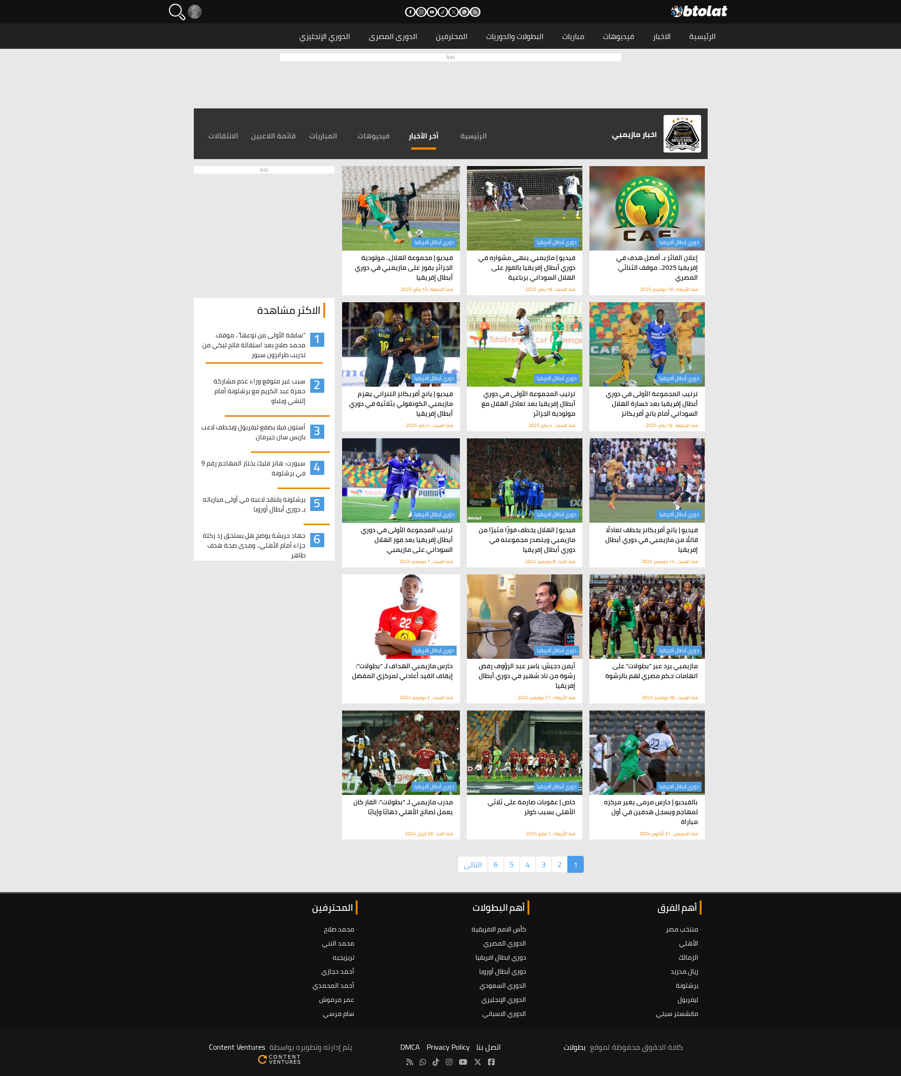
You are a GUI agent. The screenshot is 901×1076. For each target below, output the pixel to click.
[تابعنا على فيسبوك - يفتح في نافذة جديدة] (410, 12)
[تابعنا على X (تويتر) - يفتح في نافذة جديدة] (453, 12)
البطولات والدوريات (514, 36)
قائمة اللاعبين (273, 136)
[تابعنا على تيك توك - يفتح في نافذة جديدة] (442, 12)
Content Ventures (237, 1047)
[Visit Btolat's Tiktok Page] (436, 1062)
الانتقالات (223, 136)
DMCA (410, 1047)
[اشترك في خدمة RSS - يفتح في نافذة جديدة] (475, 12)
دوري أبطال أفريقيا (679, 242)
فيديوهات (618, 36)
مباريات (573, 36)
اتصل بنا (488, 1047)
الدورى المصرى (393, 36)
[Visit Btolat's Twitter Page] (477, 1062)
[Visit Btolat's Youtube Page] (463, 1062)
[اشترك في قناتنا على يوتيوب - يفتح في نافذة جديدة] (432, 12)
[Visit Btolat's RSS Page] (409, 1062)
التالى (473, 864)
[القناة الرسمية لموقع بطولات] (423, 1062)
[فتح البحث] (177, 12)
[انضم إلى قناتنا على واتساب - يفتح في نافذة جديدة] (464, 12)
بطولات (575, 1047)
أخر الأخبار (424, 136)
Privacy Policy (448, 1047)
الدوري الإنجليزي (324, 36)
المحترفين (451, 36)
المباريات (323, 136)
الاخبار (662, 36)
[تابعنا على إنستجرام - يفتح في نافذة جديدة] (421, 12)
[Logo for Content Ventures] (279, 1058)
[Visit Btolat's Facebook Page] (491, 1062)
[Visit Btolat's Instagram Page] (449, 1062)
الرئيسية (702, 36)
